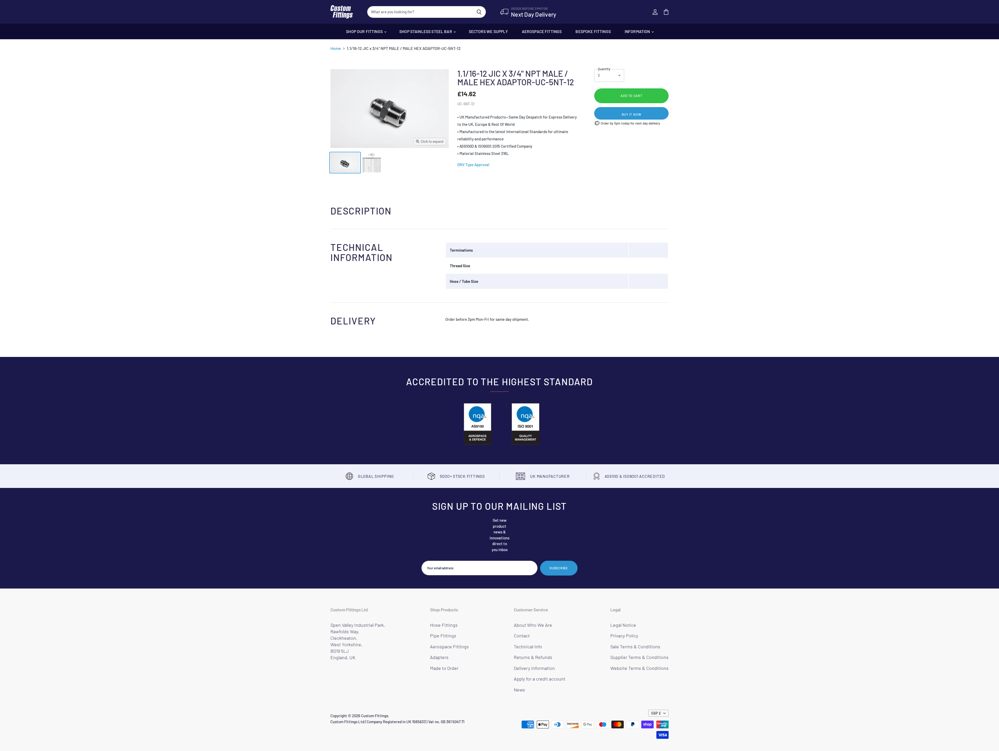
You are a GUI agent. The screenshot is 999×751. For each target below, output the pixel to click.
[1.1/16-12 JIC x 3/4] (345, 162)
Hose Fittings (444, 625)
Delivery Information (534, 668)
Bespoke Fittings (593, 31)
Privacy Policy (624, 635)
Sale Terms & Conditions (635, 646)
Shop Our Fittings (364, 31)
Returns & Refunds (533, 657)
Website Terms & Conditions (639, 668)
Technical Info (528, 646)
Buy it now (631, 114)
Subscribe (558, 568)
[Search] (479, 12)
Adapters (439, 657)
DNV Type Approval (473, 164)
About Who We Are (533, 625)
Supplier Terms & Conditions (639, 657)
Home (335, 48)
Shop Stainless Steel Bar (426, 31)
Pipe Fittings (443, 635)
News (519, 690)
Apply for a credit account (539, 679)
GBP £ (656, 713)
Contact (522, 635)
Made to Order (444, 668)
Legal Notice (623, 625)
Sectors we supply (488, 31)
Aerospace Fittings (542, 31)
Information (638, 31)
